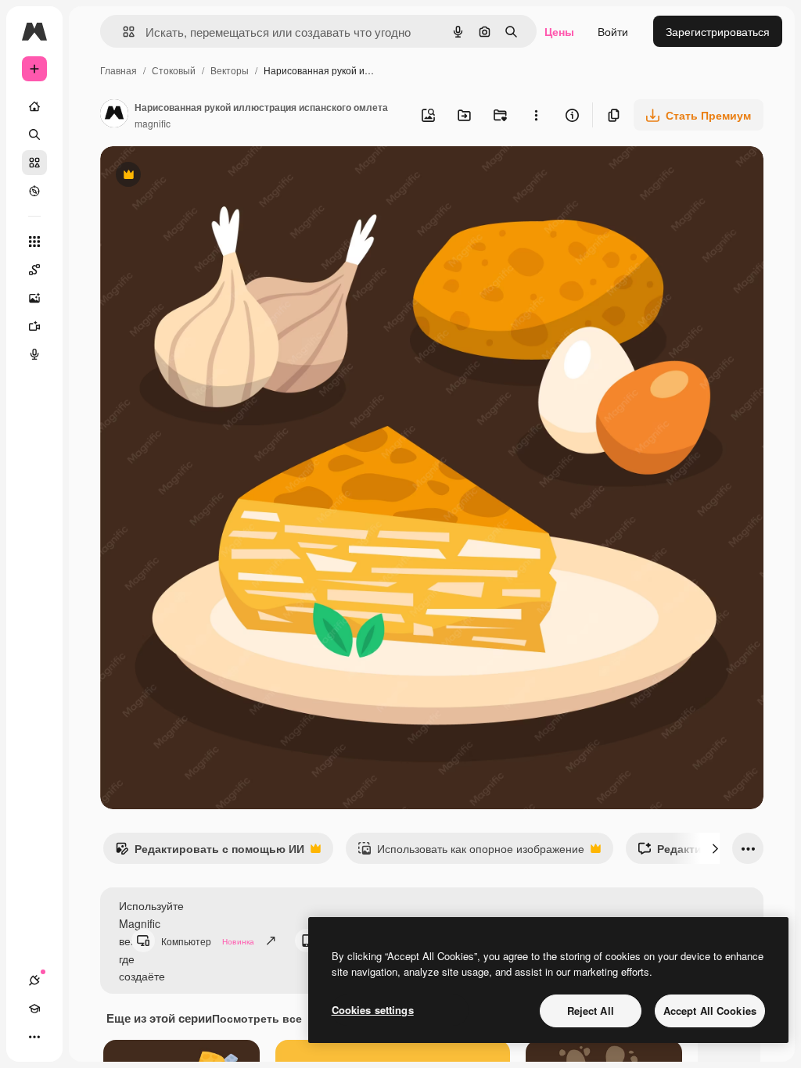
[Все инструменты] (34, 241)
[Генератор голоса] (34, 354)
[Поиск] (34, 134)
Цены (559, 31)
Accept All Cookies (709, 1010)
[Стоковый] (34, 162)
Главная (118, 70)
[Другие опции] (535, 115)
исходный (205, 176)
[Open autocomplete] (122, 32)
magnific (153, 123)
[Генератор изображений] (34, 297)
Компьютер (207, 941)
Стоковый (174, 70)
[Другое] (34, 1036)
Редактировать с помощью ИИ (209, 852)
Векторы (229, 70)
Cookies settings (373, 1009)
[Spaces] (34, 269)
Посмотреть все (257, 1018)
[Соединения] (34, 980)
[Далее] (715, 848)
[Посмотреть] (34, 190)
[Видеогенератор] (34, 326)
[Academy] (34, 1008)
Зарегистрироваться (718, 31)
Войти (613, 31)
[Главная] (34, 106)
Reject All (590, 1010)
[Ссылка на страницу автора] (114, 115)
